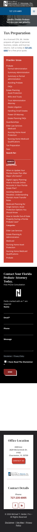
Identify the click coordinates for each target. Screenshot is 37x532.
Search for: (11, 153)
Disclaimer (8, 356)
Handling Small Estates (18, 110)
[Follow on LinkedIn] (21, 505)
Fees (8, 149)
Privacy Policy (19, 356)
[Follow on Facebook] (15, 505)
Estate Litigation (15, 107)
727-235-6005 (15, 11)
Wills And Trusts (15, 96)
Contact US (18, 461)
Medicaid (12, 128)
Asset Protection (15, 93)
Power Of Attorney (16, 114)
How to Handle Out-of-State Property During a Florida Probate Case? (18, 219)
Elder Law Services (14, 125)
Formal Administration (17, 68)
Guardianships (12, 122)
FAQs (10, 86)
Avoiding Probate (15, 82)
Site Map (20, 522)
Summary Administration (18, 72)
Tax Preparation (13, 145)
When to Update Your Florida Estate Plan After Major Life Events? (16, 173)
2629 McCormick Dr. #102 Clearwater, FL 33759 (18, 452)
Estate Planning (13, 90)
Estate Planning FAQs (17, 118)
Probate (9, 66)
